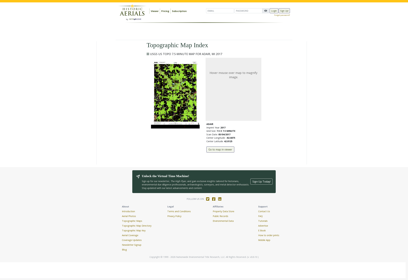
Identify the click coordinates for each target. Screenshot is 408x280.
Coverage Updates (132, 240)
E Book (262, 230)
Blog (124, 249)
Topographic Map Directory (136, 225)
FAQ (260, 216)
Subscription (179, 11)
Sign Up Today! (261, 181)
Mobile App (264, 240)
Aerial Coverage (130, 235)
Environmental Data (223, 220)
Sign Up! (284, 10)
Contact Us (264, 211)
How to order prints (268, 235)
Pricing (165, 11)
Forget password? (282, 15)
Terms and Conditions (179, 211)
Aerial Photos (129, 216)
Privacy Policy (174, 216)
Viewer (155, 11)
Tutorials (263, 220)
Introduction (128, 211)
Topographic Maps (132, 220)
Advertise (263, 225)
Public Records (220, 216)
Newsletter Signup (131, 244)
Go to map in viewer (220, 149)
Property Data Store (223, 211)
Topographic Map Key (134, 230)
